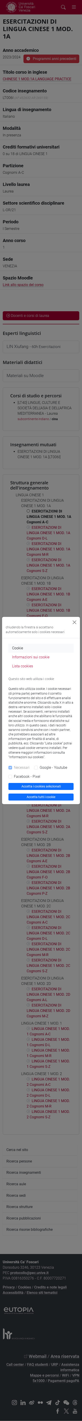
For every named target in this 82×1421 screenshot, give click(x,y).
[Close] (74, 622)
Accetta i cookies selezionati (41, 786)
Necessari (22, 767)
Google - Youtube (53, 767)
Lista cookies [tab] (22, 666)
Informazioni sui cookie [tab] (30, 657)
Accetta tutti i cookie (41, 797)
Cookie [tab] (17, 648)
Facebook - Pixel (27, 776)
